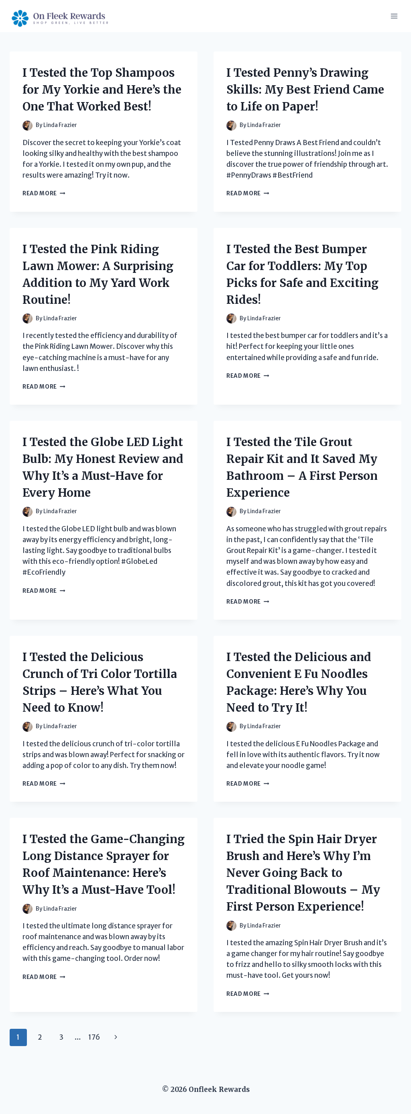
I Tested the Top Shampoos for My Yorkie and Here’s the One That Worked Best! (101, 90)
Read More (43, 193)
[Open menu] (394, 16)
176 (94, 1037)
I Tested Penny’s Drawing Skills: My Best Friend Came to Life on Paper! (305, 90)
